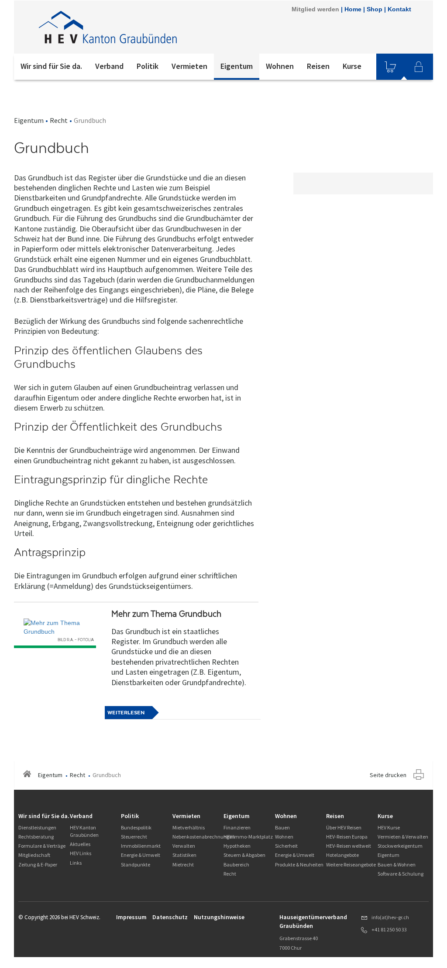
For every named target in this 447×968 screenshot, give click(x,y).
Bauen (282, 827)
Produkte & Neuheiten (299, 864)
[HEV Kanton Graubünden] (131, 27)
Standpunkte (135, 864)
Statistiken (184, 855)
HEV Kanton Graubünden (84, 831)
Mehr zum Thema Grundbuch (166, 614)
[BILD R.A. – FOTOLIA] (55, 627)
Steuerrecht (134, 836)
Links (76, 862)
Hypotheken (237, 845)
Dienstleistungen (37, 827)
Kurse (352, 66)
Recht (59, 120)
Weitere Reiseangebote (351, 864)
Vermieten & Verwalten (403, 836)
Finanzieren (237, 827)
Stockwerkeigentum (400, 845)
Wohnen (280, 66)
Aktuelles (80, 844)
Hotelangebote (342, 855)
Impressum (131, 917)
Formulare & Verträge (41, 845)
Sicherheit (286, 845)
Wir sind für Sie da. (51, 66)
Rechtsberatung (36, 836)
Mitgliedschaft (34, 855)
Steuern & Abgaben (244, 855)
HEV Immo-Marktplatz (248, 836)
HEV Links (80, 853)
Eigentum (236, 66)
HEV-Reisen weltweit (348, 845)
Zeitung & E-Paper (37, 864)
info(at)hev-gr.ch (390, 917)
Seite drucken (388, 775)
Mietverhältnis (188, 827)
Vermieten (189, 66)
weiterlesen (125, 713)
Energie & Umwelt (140, 855)
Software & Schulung (400, 873)
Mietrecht (183, 864)
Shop (374, 9)
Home (352, 9)
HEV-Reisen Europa (347, 836)
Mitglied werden (315, 9)
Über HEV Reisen (343, 827)
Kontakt (399, 9)
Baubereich (236, 864)
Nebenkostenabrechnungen (203, 836)
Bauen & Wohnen (397, 864)
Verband (109, 66)
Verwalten (183, 845)
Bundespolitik (136, 827)
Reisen (318, 66)
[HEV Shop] (390, 67)
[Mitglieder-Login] (418, 67)
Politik (147, 66)
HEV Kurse (389, 827)
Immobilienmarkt (141, 845)
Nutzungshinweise (219, 917)
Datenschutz (170, 917)
